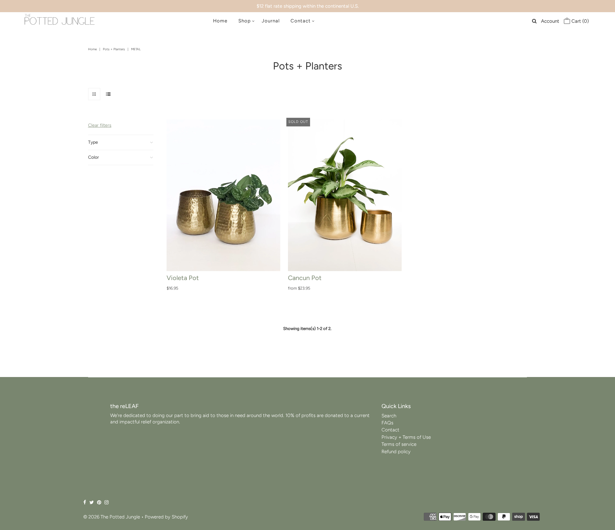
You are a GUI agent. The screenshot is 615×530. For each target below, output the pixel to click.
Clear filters (99, 125)
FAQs (387, 423)
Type (93, 142)
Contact (301, 21)
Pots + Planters (114, 49)
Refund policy (396, 451)
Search (388, 416)
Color (93, 157)
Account (550, 21)
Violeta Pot (183, 278)
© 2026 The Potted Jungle (111, 517)
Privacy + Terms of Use (406, 437)
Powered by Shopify (166, 517)
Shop (244, 21)
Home (220, 21)
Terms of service (398, 444)
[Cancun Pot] (345, 195)
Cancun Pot (305, 278)
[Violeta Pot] (223, 195)
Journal (271, 21)
